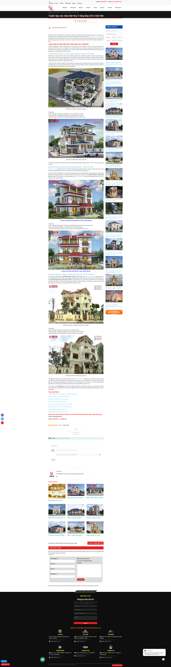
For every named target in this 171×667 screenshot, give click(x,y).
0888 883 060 (82, 656)
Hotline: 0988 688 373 (95, 543)
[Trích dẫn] (68, 454)
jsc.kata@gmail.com (117, 1)
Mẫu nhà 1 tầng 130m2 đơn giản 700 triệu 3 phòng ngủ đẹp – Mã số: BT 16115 (114, 83)
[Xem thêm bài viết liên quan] (114, 312)
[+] (75, 454)
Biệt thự (81, 7)
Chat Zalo (4, 661)
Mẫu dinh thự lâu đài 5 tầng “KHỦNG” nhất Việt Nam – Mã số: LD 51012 (114, 306)
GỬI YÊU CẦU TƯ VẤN (117, 665)
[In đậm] (57, 454)
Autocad (79, 3)
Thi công (110, 7)
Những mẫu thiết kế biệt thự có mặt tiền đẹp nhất (59, 406)
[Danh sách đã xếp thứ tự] (65, 454)
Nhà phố (88, 7)
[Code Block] (70, 454)
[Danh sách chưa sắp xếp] (66, 454)
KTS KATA (54, 27)
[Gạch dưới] (61, 454)
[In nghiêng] (59, 454)
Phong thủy (118, 7)
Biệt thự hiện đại (52, 169)
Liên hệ (61, 3)
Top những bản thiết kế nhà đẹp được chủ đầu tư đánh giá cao (63, 394)
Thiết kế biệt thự (65, 438)
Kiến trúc (65, 7)
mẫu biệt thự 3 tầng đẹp (95, 36)
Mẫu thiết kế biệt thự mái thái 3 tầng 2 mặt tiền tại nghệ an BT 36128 (72, 54)
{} (73, 454)
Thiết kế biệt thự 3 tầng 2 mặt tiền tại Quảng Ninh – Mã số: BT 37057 (72, 167)
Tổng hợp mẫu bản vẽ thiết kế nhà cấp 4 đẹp (59, 396)
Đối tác (74, 3)
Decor (56, 3)
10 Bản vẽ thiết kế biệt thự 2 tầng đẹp (57, 401)
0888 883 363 (57, 657)
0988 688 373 (104, 1)
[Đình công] (63, 454)
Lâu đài (95, 7)
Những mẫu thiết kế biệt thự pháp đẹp (57, 409)
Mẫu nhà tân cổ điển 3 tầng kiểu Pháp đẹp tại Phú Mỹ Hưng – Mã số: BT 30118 (114, 64)
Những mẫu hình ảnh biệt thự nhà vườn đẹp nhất (60, 404)
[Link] (72, 454)
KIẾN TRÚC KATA (85, 596)
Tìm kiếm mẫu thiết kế (82, 21)
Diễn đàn (51, 3)
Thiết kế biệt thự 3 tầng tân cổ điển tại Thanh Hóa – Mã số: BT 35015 (72, 274)
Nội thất (102, 7)
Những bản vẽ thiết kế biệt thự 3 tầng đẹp (58, 399)
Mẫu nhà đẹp (59, 438)
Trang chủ (50, 12)
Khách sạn (73, 7)
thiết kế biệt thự (79, 378)
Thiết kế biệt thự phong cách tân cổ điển (57, 411)
